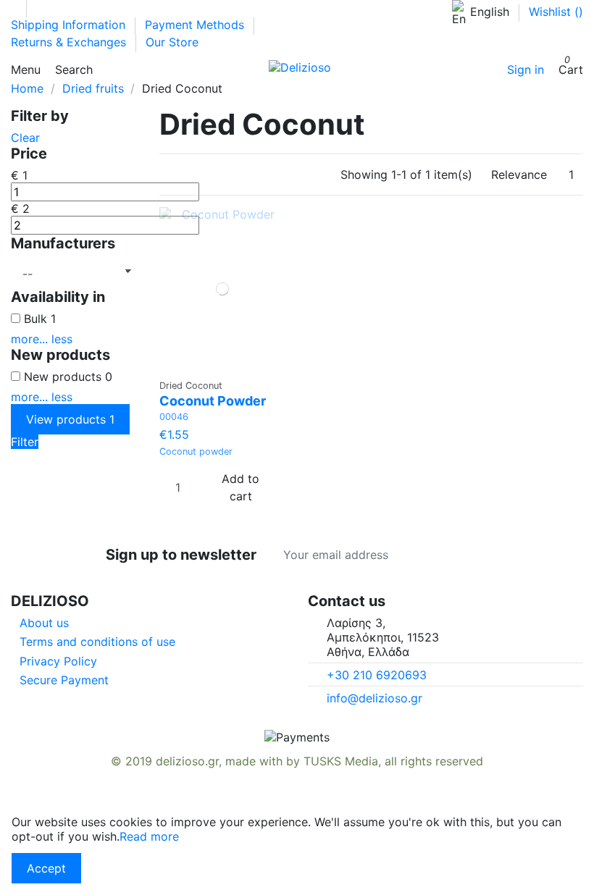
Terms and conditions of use (97, 641)
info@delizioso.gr (374, 698)
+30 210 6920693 (377, 675)
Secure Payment (64, 680)
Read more (149, 836)
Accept (46, 868)
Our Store (172, 42)
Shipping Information (70, 24)
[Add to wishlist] (218, 365)
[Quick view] (227, 365)
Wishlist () (556, 11)
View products (70, 419)
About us (44, 622)
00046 (173, 416)
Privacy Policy (58, 661)
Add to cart (240, 487)
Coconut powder (196, 451)
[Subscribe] (489, 554)
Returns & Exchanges (70, 42)
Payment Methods (196, 24)
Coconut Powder (212, 400)
